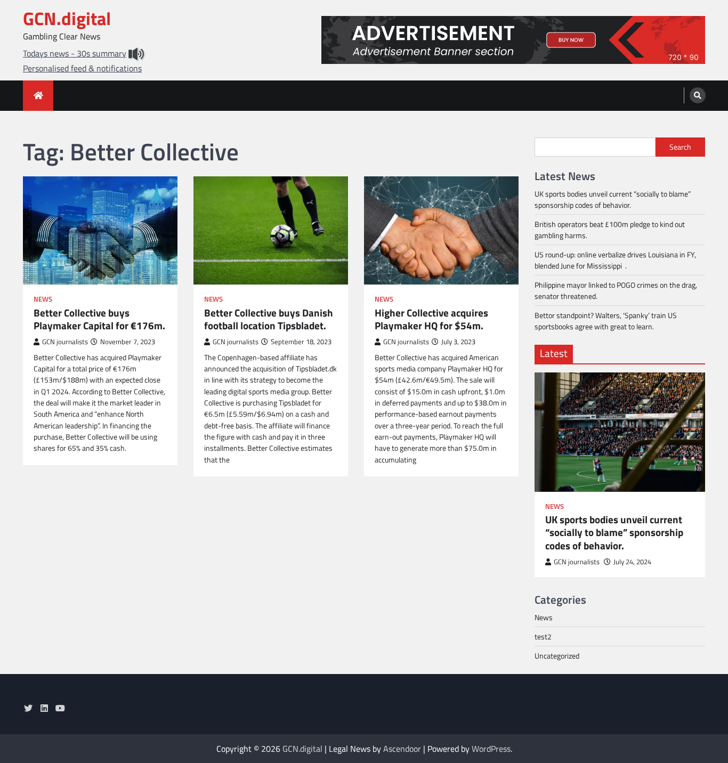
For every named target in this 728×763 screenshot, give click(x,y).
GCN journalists (65, 342)
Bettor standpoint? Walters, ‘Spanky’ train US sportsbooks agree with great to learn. (606, 321)
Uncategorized (557, 655)
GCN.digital (67, 18)
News (43, 299)
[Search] (698, 95)
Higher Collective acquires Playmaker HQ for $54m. (431, 319)
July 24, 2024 (632, 562)
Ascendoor (402, 748)
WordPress (491, 748)
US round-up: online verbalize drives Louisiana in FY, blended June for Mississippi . (615, 260)
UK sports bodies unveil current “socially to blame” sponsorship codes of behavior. (613, 199)
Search (680, 147)
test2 (543, 636)
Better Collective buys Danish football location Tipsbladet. (268, 319)
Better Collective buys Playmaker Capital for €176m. (99, 319)
